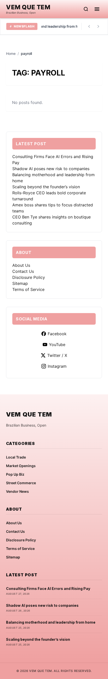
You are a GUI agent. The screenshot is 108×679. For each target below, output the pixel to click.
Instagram (57, 366)
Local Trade (16, 457)
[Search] (85, 9)
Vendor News (17, 491)
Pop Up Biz (15, 474)
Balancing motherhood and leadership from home (50, 622)
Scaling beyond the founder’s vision (46, 186)
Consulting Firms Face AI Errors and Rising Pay (48, 588)
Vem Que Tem (28, 7)
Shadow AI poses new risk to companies (50, 168)
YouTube (57, 344)
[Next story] (98, 26)
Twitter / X (57, 355)
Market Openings (21, 466)
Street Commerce (21, 483)
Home (11, 53)
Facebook (57, 333)
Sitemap (20, 283)
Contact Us (23, 271)
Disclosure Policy (28, 277)
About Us (21, 265)
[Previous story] (89, 26)
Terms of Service (28, 289)
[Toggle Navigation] (97, 9)
